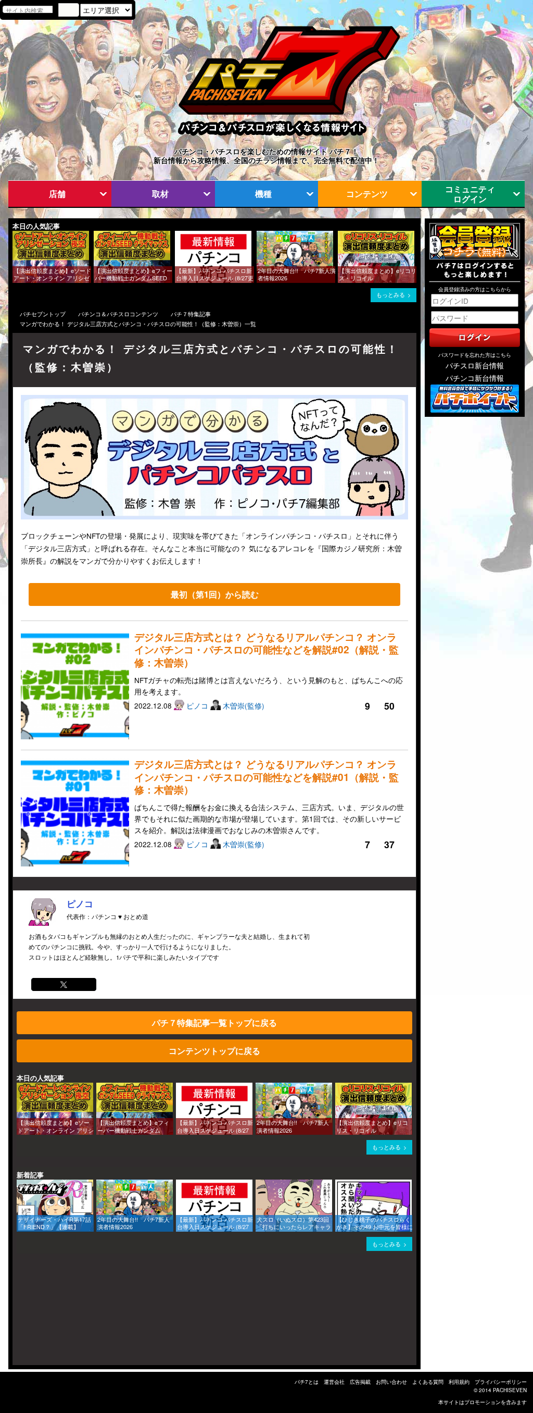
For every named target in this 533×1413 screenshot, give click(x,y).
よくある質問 (427, 1381)
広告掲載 (360, 1381)
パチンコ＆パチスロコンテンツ (118, 314)
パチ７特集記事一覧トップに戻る (214, 1022)
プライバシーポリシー (501, 1381)
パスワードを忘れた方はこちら (474, 354)
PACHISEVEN (510, 1390)
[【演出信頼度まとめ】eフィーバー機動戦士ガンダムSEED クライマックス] (97, 236)
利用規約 (459, 1381)
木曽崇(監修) (243, 705)
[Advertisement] (62, 1313)
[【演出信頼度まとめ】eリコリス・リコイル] (341, 236)
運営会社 (334, 1381)
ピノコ (198, 705)
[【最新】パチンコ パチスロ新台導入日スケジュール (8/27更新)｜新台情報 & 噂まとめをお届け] (178, 236)
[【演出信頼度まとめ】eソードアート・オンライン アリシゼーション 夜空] (16, 236)
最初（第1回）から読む (215, 594)
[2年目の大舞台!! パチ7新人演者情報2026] (260, 236)
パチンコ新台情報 (475, 378)
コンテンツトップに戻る (214, 1051)
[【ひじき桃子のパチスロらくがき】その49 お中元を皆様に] (338, 1184)
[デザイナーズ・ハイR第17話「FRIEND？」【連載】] (20, 1184)
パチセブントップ (43, 314)
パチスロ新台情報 (475, 365)
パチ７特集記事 (191, 314)
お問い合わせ (391, 1381)
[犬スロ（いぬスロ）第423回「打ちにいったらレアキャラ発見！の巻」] (259, 1184)
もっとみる (390, 295)
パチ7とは (307, 1381)
